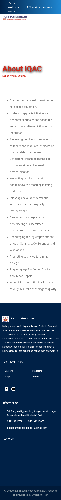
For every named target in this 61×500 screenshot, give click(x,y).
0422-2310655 (36, 421)
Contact (11, 11)
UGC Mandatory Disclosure (39, 7)
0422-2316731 (15, 421)
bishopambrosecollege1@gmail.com (27, 427)
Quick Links (13, 7)
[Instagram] (6, 390)
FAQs (7, 376)
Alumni (35, 376)
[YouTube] (13, 390)
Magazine (37, 370)
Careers (9, 370)
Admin (12, 3)
